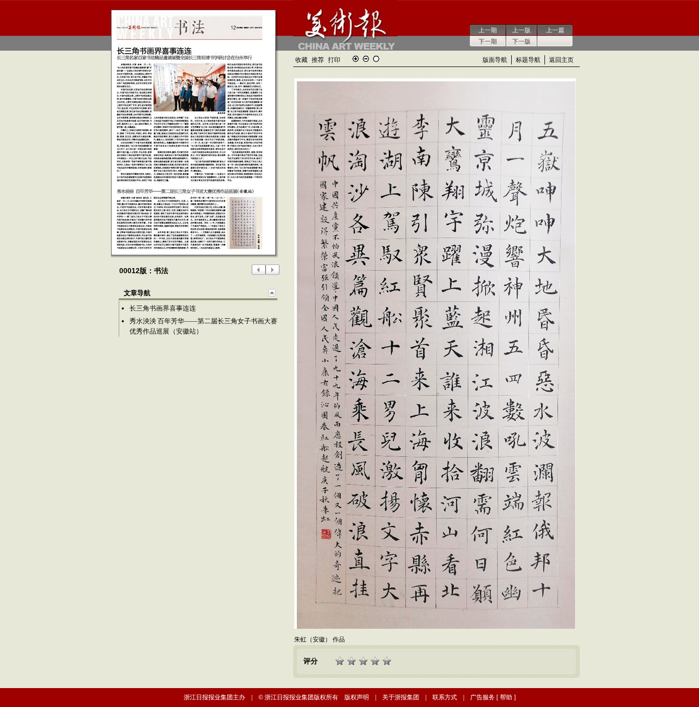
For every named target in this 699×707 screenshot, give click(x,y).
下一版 (521, 41)
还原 (376, 59)
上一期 (487, 30)
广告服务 (482, 697)
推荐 (318, 59)
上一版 (521, 30)
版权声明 (356, 697)
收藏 (301, 59)
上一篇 (555, 30)
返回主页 (561, 59)
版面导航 (495, 59)
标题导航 (528, 59)
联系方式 (444, 697)
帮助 (506, 697)
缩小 (366, 59)
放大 (356, 59)
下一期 (487, 41)
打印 (334, 59)
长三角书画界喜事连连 (162, 308)
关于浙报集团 (400, 697)
